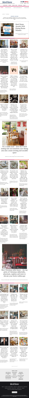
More (24, 5)
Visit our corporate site (23, 395)
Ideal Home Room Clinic (20, 377)
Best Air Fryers (14, 377)
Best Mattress (14, 373)
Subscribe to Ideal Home (20, 373)
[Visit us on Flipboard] (26, 1)
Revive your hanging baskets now (18, 7)
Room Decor (5, 5)
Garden (9, 5)
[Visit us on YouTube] (27, 1)
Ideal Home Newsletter (21, 375)
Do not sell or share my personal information (14, 389)
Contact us (15, 386)
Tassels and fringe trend (8, 7)
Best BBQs (14, 374)
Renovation (20, 5)
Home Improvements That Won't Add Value (8, 377)
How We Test (25, 386)
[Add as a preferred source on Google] (14, 392)
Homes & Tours (14, 5)
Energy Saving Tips (8, 378)
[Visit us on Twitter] (23, 1)
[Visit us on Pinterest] (25, 1)
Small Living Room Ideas (8, 373)
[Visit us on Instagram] (24, 1)
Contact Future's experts (9, 386)
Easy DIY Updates (8, 375)
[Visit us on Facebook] (22, 1)
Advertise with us (20, 386)
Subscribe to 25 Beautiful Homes (21, 379)
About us (3, 386)
